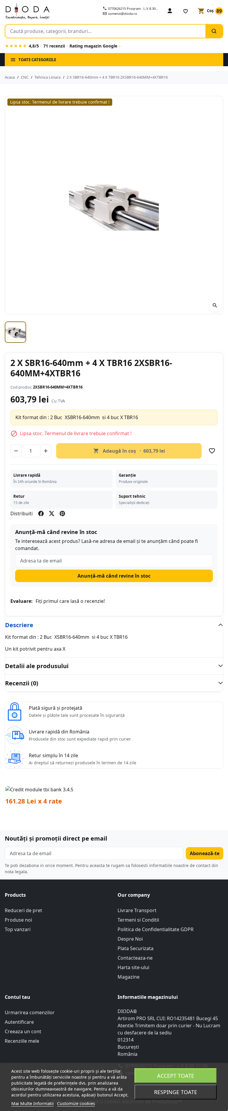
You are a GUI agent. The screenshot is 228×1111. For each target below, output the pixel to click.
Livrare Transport (137, 910)
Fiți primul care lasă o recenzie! (70, 601)
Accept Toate (175, 1075)
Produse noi (18, 920)
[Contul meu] (170, 11)
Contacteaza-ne (135, 958)
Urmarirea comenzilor (30, 1012)
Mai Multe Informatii (32, 1103)
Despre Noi (130, 939)
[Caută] (214, 31)
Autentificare (19, 1022)
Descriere (19, 625)
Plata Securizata (135, 948)
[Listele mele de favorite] (185, 11)
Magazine (129, 977)
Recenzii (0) (21, 683)
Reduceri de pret (23, 910)
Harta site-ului (133, 967)
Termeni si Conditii (138, 920)
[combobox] (105, 31)
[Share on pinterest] (62, 513)
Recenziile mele (22, 1041)
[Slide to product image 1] (15, 332)
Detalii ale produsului (37, 666)
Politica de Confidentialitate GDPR (156, 929)
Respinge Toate (175, 1092)
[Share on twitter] (51, 513)
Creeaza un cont (23, 1031)
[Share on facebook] (41, 513)
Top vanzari (18, 929)
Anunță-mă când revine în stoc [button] (114, 576)
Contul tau (17, 997)
